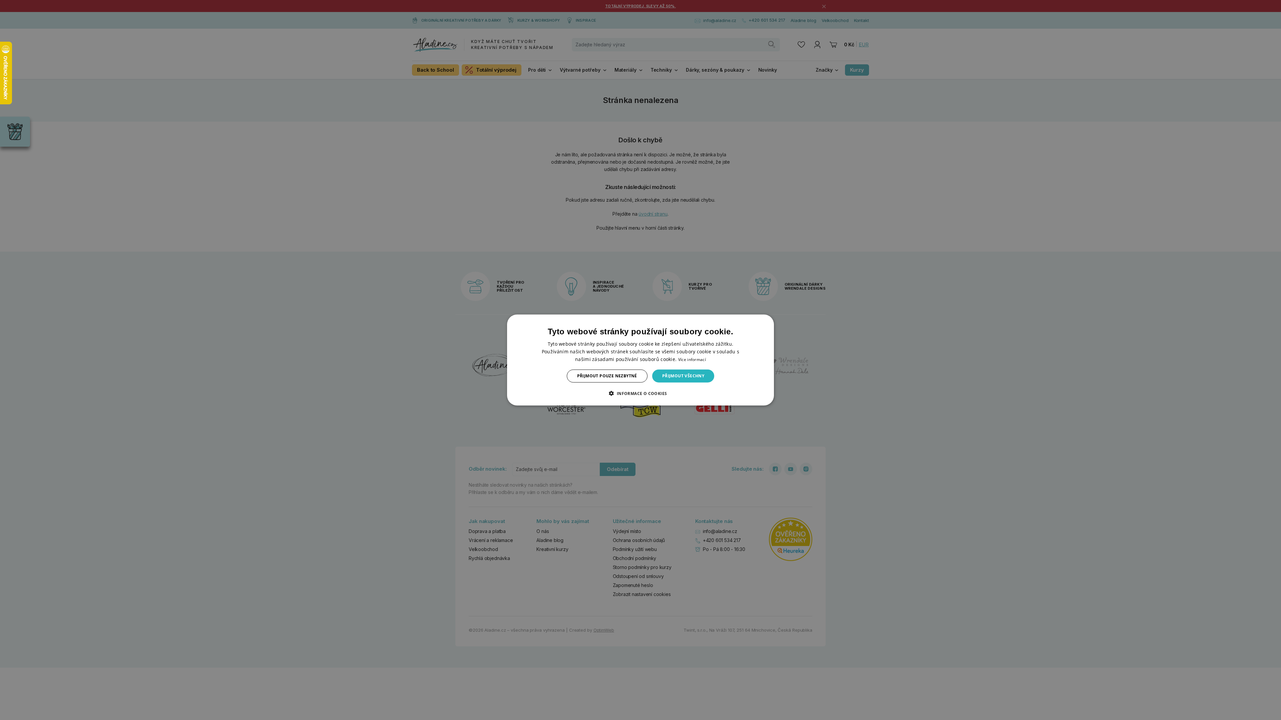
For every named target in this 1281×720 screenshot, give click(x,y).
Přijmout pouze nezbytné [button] (607, 376)
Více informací (692, 359)
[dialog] (640, 360)
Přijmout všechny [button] (683, 376)
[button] (640, 393)
